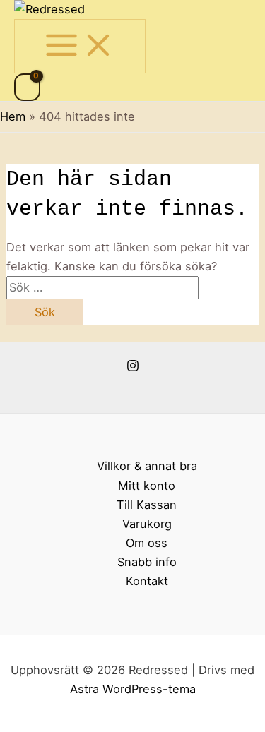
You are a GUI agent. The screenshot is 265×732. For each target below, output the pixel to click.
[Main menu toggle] (80, 46)
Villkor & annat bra (147, 466)
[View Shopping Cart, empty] (27, 87)
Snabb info (147, 562)
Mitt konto (146, 486)
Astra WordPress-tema (133, 689)
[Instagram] (132, 368)
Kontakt (147, 581)
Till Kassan (147, 505)
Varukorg (147, 524)
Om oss (146, 543)
